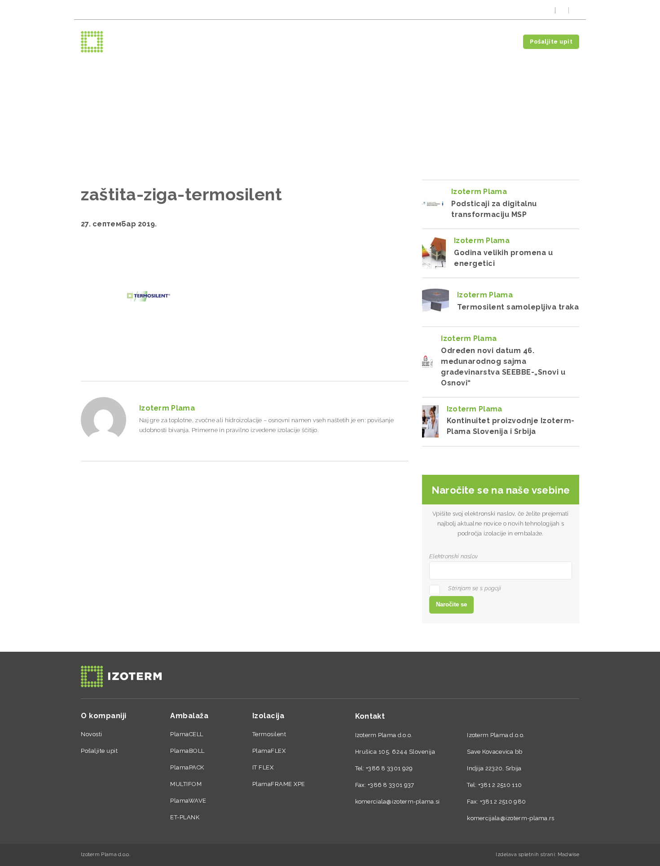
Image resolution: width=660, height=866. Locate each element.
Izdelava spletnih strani (525, 854)
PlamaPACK (187, 767)
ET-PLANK (184, 817)
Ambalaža (415, 41)
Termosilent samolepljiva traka (518, 307)
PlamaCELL (186, 734)
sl (549, 10)
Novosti (496, 41)
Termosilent (269, 734)
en (575, 10)
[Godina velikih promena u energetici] (434, 253)
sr (562, 10)
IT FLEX (263, 767)
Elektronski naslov (453, 556)
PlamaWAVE (188, 800)
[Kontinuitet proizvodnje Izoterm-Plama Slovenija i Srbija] (430, 421)
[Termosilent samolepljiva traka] (435, 302)
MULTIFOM (186, 784)
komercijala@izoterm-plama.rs (121, 10)
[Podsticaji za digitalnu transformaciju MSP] (432, 204)
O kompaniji (375, 41)
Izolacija (456, 41)
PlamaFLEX (269, 750)
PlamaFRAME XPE (278, 784)
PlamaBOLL (187, 750)
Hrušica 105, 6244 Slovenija (395, 751)
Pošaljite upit (551, 41)
